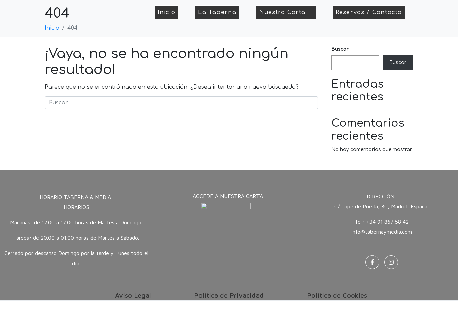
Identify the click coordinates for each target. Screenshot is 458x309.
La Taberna (217, 12)
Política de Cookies (337, 295)
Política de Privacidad (229, 295)
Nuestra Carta (282, 12)
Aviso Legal (133, 295)
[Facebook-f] (372, 262)
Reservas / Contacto (369, 12)
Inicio (167, 12)
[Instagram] (391, 262)
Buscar (340, 49)
